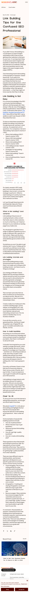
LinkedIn (3, 575)
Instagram (3, 574)
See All (24, 538)
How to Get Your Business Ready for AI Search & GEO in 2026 (14, 559)
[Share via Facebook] (3, 531)
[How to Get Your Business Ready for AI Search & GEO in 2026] (14, 548)
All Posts (3, 7)
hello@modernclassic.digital (17, 574)
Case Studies (12, 7)
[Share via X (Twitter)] (7, 531)
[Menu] (26, 2)
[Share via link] (14, 531)
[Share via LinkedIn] (11, 531)
